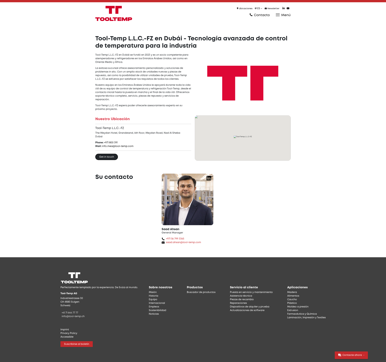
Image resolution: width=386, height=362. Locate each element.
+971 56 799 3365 (175, 239)
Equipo (153, 299)
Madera (292, 292)
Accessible (66, 337)
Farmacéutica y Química (302, 314)
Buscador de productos (201, 292)
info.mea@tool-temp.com (117, 146)
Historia (153, 296)
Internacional (157, 303)
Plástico (292, 303)
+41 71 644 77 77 (70, 313)
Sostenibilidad (157, 310)
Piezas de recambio (242, 299)
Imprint (64, 330)
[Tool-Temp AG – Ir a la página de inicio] (113, 13)
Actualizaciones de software (247, 310)
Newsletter (273, 9)
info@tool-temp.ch (73, 316)
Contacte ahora (352, 355)
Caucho (292, 299)
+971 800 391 (111, 143)
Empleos (154, 307)
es (259, 8)
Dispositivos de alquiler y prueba (249, 307)
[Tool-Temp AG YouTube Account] (288, 8)
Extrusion (292, 310)
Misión (153, 292)
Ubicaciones (245, 9)
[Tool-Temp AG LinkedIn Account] (283, 8)
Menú (285, 15)
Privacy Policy (68, 333)
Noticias (154, 314)
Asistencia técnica (241, 296)
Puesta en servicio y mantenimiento (251, 292)
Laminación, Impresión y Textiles (306, 317)
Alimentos (293, 296)
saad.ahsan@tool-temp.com (183, 242)
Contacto (261, 15)
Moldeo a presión (297, 307)
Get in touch (106, 157)
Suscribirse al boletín (76, 344)
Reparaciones (238, 303)
